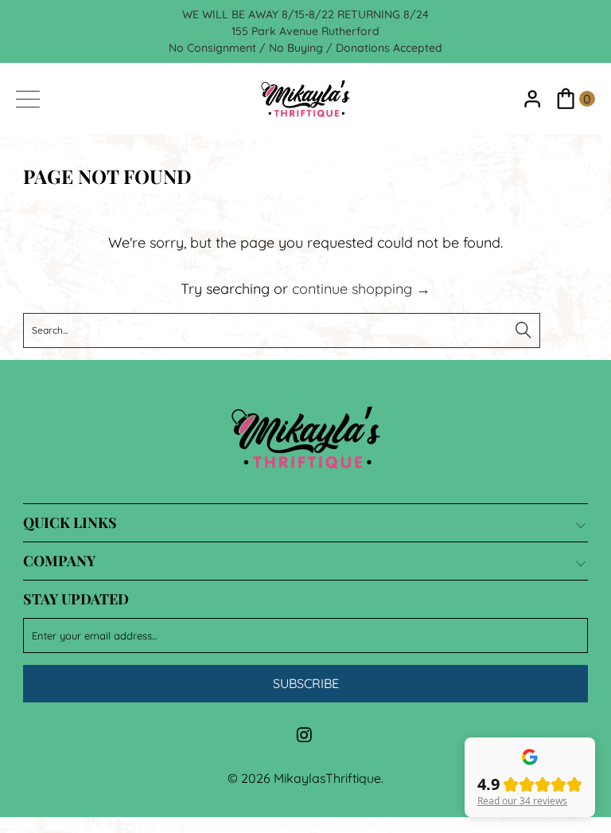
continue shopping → (361, 289)
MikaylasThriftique (327, 778)
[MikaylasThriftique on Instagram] (305, 736)
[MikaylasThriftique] (305, 99)
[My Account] (532, 99)
